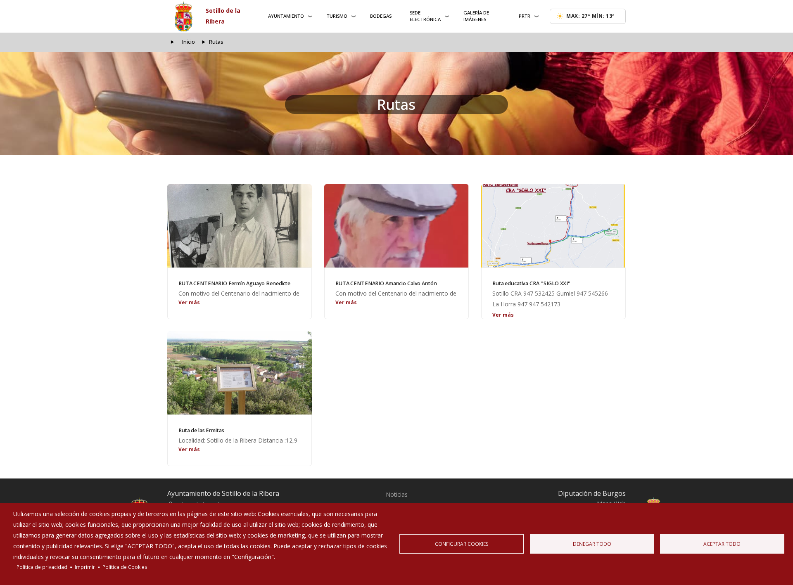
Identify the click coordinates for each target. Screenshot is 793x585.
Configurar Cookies (462, 543)
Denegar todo (592, 543)
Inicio (188, 41)
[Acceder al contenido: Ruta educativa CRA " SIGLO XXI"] (553, 226)
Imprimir (85, 567)
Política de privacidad (42, 567)
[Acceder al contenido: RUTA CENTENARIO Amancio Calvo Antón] (396, 226)
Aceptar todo (722, 543)
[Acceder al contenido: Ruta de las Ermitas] (239, 372)
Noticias (397, 494)
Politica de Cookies (124, 567)
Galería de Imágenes (476, 15)
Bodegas (381, 16)
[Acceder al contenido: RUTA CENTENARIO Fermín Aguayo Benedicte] (239, 226)
